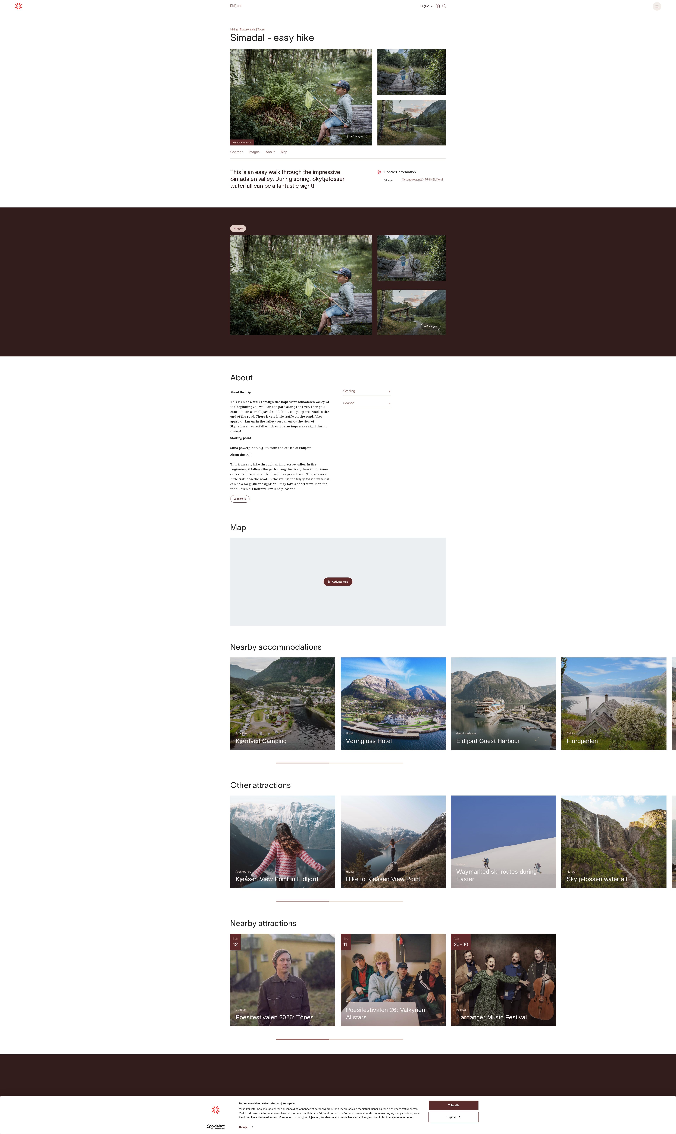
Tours (261, 30)
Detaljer (244, 1127)
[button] (426, 6)
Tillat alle (453, 1105)
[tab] (238, 228)
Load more (240, 499)
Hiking (234, 30)
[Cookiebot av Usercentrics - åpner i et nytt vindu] (215, 1127)
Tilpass (451, 1116)
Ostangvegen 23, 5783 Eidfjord (422, 180)
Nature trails (248, 30)
